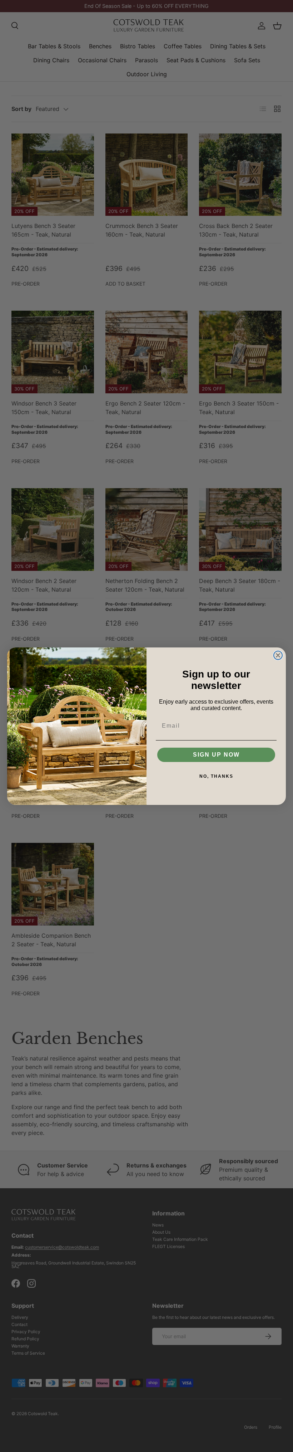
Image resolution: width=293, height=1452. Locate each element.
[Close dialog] (278, 655)
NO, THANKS (216, 776)
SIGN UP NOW (216, 755)
